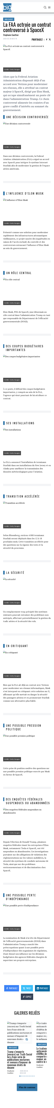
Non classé (9, 19)
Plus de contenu (27, 1087)
